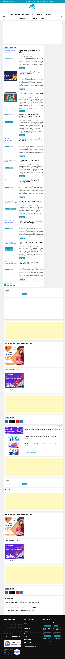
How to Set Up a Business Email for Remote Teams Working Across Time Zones (22, 602)
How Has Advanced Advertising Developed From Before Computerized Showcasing (30, 116)
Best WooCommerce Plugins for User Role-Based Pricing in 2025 (40, 451)
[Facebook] (6, 421)
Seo (33, 14)
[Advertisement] (32, 33)
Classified (48, 14)
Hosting (26, 438)
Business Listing (23, 18)
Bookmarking (25, 14)
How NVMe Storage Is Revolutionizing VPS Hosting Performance (40, 436)
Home (11, 14)
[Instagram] (13, 421)
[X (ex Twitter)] (10, 421)
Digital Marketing (9, 58)
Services (41, 18)
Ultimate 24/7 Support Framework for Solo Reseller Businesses (19, 605)
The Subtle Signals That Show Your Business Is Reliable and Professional (40, 1)
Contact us (26, 631)
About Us (17, 14)
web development (9, 249)
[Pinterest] (17, 421)
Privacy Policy (27, 628)
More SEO (40, 14)
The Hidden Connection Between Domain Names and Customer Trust (41, 443)
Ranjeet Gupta (23, 54)
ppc (14, 208)
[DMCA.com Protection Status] (27, 640)
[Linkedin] (21, 421)
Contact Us (34, 18)
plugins (26, 452)
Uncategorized (28, 431)
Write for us (26, 633)
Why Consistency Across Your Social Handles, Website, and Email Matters (21, 607)
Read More (21, 68)
